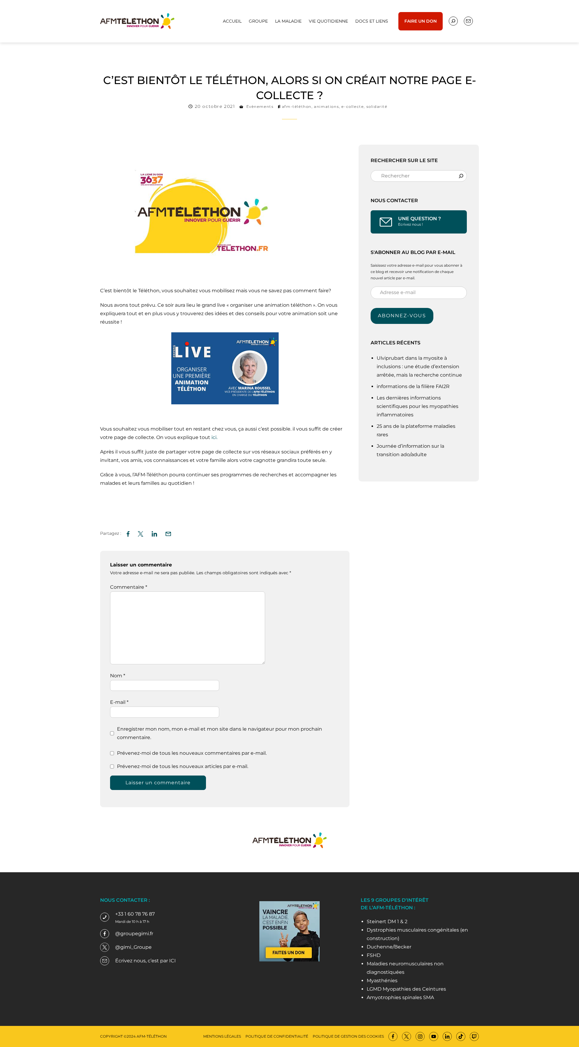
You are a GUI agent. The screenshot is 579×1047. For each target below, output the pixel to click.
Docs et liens (371, 21)
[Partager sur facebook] (128, 533)
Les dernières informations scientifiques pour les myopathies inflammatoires (417, 406)
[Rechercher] (461, 176)
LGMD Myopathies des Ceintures (406, 989)
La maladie (288, 21)
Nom (117, 676)
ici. (214, 437)
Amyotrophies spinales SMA (400, 997)
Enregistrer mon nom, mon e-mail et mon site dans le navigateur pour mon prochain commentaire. (219, 733)
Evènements (260, 106)
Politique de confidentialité (276, 1036)
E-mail (119, 702)
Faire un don (420, 21)
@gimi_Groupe (133, 947)
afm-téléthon (297, 106)
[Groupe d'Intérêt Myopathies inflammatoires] (137, 21)
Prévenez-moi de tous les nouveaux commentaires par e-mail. (192, 753)
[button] (168, 533)
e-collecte (352, 106)
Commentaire (128, 587)
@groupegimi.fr (134, 933)
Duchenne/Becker (389, 947)
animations (326, 106)
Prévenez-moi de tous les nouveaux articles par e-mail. (182, 766)
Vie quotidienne (328, 21)
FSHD (374, 955)
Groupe (258, 21)
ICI (172, 961)
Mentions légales (222, 1036)
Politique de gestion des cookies (348, 1036)
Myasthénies (382, 980)
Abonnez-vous (402, 315)
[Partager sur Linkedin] (154, 533)
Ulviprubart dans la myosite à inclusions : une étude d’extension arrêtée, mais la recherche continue (420, 366)
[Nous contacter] (453, 21)
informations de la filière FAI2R (413, 386)
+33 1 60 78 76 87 (135, 914)
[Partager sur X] (140, 533)
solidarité (377, 106)
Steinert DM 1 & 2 (387, 921)
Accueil (232, 21)
